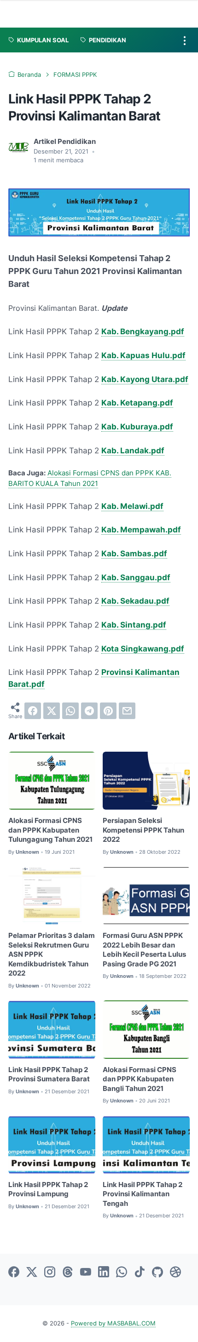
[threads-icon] (67, 1273)
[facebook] (32, 710)
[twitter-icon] (31, 1273)
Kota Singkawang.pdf (142, 648)
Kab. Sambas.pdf (134, 553)
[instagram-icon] (49, 1273)
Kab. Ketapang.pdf (137, 402)
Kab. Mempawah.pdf (141, 529)
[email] (127, 710)
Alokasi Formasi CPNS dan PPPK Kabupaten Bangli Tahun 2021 (139, 1079)
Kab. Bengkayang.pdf (142, 331)
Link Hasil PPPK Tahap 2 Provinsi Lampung (48, 1190)
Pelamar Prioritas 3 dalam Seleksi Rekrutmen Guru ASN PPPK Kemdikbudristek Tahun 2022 (51, 954)
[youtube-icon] (85, 1273)
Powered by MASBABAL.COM (113, 1323)
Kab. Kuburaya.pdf (137, 426)
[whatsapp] (70, 710)
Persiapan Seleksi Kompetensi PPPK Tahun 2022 (143, 830)
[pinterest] (108, 710)
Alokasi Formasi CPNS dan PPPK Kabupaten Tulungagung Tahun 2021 (50, 830)
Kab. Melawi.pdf (132, 506)
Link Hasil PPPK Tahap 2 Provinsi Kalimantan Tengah (142, 1194)
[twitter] (51, 710)
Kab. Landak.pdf (132, 450)
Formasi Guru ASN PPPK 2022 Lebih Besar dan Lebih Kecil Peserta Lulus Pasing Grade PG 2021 (144, 949)
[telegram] (89, 710)
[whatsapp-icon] (121, 1273)
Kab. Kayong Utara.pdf (144, 379)
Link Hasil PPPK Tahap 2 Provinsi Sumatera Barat (49, 1075)
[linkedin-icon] (103, 1273)
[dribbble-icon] (175, 1273)
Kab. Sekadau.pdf (135, 600)
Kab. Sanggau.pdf (135, 577)
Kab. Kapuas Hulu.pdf (143, 355)
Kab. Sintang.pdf (133, 624)
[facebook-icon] (13, 1273)
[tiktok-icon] (139, 1273)
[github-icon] (157, 1273)
